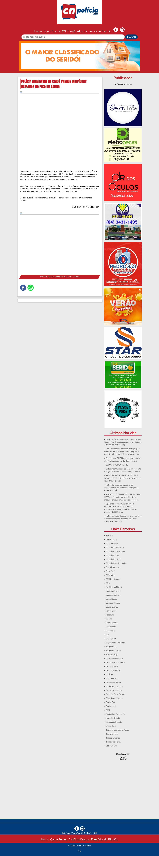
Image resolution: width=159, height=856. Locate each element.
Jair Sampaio (111, 626)
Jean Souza (110, 630)
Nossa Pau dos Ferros (115, 662)
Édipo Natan (111, 599)
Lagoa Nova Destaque (115, 642)
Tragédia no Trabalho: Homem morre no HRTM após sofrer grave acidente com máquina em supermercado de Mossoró (122, 497)
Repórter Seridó (113, 718)
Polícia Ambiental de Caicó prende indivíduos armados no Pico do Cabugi (54, 84)
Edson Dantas (112, 607)
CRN (108, 583)
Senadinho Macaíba (114, 722)
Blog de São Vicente (115, 547)
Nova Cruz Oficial (113, 670)
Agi (79, 851)
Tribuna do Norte (113, 742)
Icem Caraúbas (112, 622)
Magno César (111, 646)
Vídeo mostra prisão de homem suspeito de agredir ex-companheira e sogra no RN (122, 470)
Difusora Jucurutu (113, 595)
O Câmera (110, 674)
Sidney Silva (111, 726)
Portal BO (110, 702)
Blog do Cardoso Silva (115, 551)
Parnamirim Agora (113, 682)
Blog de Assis (112, 543)
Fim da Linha (111, 611)
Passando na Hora (114, 690)
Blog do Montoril (113, 559)
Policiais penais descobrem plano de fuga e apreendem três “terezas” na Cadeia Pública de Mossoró (122, 519)
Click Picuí (110, 571)
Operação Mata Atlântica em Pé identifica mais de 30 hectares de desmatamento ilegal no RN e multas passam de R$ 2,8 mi (120, 507)
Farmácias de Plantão (97, 31)
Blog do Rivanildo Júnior (116, 563)
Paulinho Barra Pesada (115, 694)
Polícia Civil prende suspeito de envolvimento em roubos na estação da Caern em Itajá (121, 488)
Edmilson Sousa (113, 603)
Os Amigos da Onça (114, 686)
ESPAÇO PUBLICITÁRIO (117, 465)
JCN (107, 634)
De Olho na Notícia (114, 587)
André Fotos (111, 539)
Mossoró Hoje (112, 654)
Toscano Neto (112, 734)
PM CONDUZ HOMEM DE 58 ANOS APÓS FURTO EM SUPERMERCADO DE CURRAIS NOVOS (122, 478)
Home (38, 31)
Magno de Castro (113, 650)
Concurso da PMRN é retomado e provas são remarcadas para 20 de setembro (122, 459)
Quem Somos (52, 31)
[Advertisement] (123, 799)
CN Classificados (72, 31)
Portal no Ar (111, 706)
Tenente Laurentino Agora (117, 730)
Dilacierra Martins (113, 591)
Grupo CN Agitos (83, 845)
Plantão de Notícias (114, 698)
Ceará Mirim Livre (113, 567)
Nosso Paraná (112, 666)
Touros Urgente (113, 738)
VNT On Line (111, 745)
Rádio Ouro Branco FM (115, 714)
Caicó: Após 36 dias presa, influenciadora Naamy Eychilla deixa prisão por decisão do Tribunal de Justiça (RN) (123, 442)
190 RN (109, 535)
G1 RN (109, 618)
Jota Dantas (111, 638)
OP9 (108, 710)
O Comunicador (112, 678)
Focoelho (110, 615)
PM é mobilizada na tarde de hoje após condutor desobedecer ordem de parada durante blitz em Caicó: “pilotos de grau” (122, 451)
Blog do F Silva (112, 555)
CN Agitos (110, 575)
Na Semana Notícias (114, 658)
